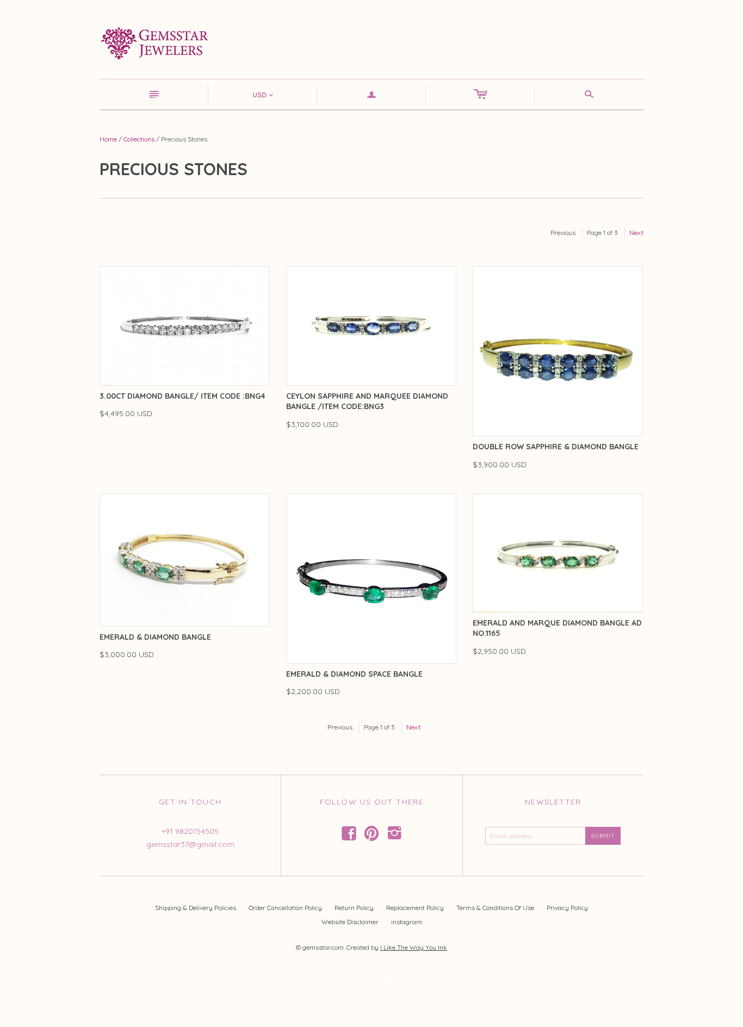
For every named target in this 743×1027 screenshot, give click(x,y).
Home (108, 139)
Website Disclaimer (350, 922)
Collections (138, 139)
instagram (406, 922)
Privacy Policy (567, 908)
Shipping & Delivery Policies (195, 908)
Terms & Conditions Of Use (495, 908)
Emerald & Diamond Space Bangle (354, 674)
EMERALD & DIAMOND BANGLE (155, 637)
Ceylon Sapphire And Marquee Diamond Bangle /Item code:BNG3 (367, 401)
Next (636, 232)
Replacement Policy (415, 908)
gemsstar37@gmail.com (190, 844)
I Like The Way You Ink (413, 947)
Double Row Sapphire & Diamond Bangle (556, 446)
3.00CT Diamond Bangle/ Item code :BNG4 (182, 396)
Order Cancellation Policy (285, 908)
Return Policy (354, 908)
